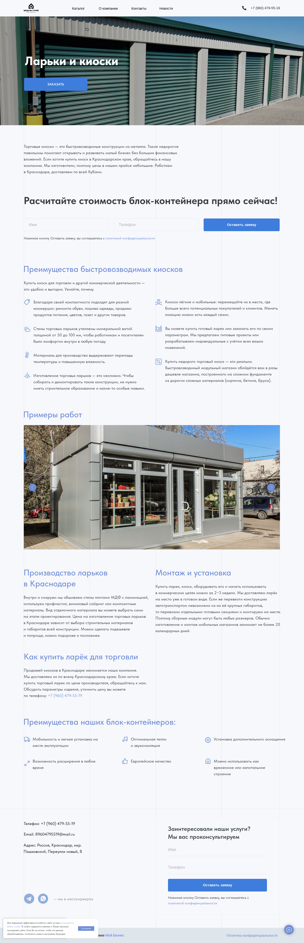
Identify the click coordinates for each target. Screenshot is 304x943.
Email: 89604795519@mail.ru (49, 834)
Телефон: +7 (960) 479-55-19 (49, 823)
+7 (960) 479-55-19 (65, 695)
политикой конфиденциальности (130, 238)
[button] (55, 84)
